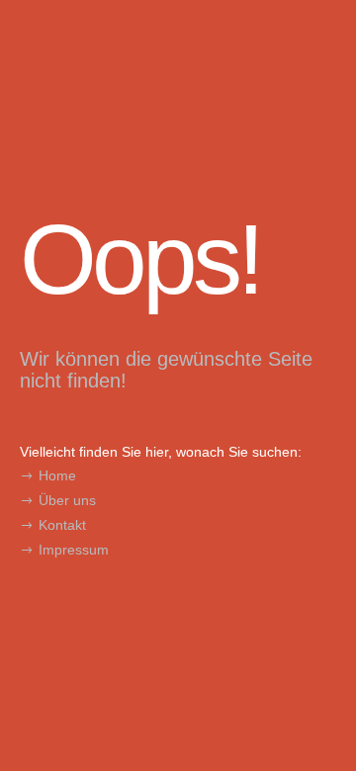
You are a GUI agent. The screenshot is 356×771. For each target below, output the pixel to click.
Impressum (74, 549)
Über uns (67, 500)
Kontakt (62, 525)
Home (57, 475)
